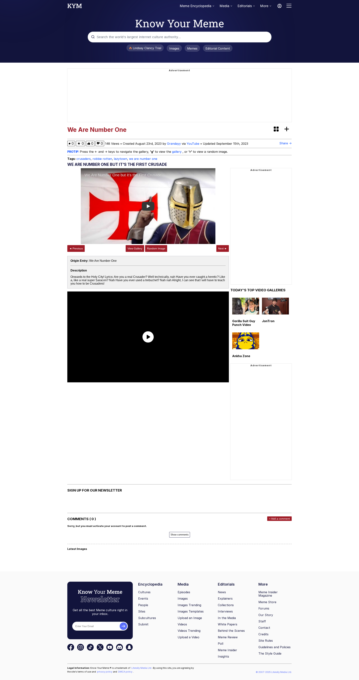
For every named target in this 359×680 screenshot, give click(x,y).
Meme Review (228, 637)
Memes (192, 48)
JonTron (268, 321)
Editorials (245, 6)
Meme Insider (227, 650)
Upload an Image (190, 618)
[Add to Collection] (287, 129)
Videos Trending (189, 630)
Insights (223, 656)
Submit (143, 624)
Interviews (225, 611)
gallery (177, 152)
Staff (262, 621)
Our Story (265, 615)
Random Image (156, 248)
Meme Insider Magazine (268, 593)
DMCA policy (125, 671)
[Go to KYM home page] (74, 7)
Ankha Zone (241, 356)
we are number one (143, 159)
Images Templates (191, 611)
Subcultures (147, 618)
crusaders (83, 159)
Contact (264, 627)
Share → (285, 143)
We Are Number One (103, 260)
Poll (220, 643)
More (264, 6)
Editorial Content (217, 48)
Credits (263, 634)
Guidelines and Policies (274, 647)
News (222, 592)
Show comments (180, 534)
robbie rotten (102, 159)
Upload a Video (188, 637)
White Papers (227, 624)
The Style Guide (269, 653)
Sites (141, 611)
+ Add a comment (279, 518)
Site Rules (265, 640)
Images (174, 48)
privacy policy (105, 671)
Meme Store (267, 602)
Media (224, 6)
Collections (226, 605)
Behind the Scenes (231, 630)
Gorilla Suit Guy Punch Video (243, 323)
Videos (182, 624)
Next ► (222, 248)
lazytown (120, 159)
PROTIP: (73, 152)
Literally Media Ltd (141, 668)
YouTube (193, 143)
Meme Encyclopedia (195, 6)
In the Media (227, 618)
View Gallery (135, 248)
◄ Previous (76, 248)
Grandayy (174, 143)
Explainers (225, 598)
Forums (263, 608)
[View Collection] (276, 129)
